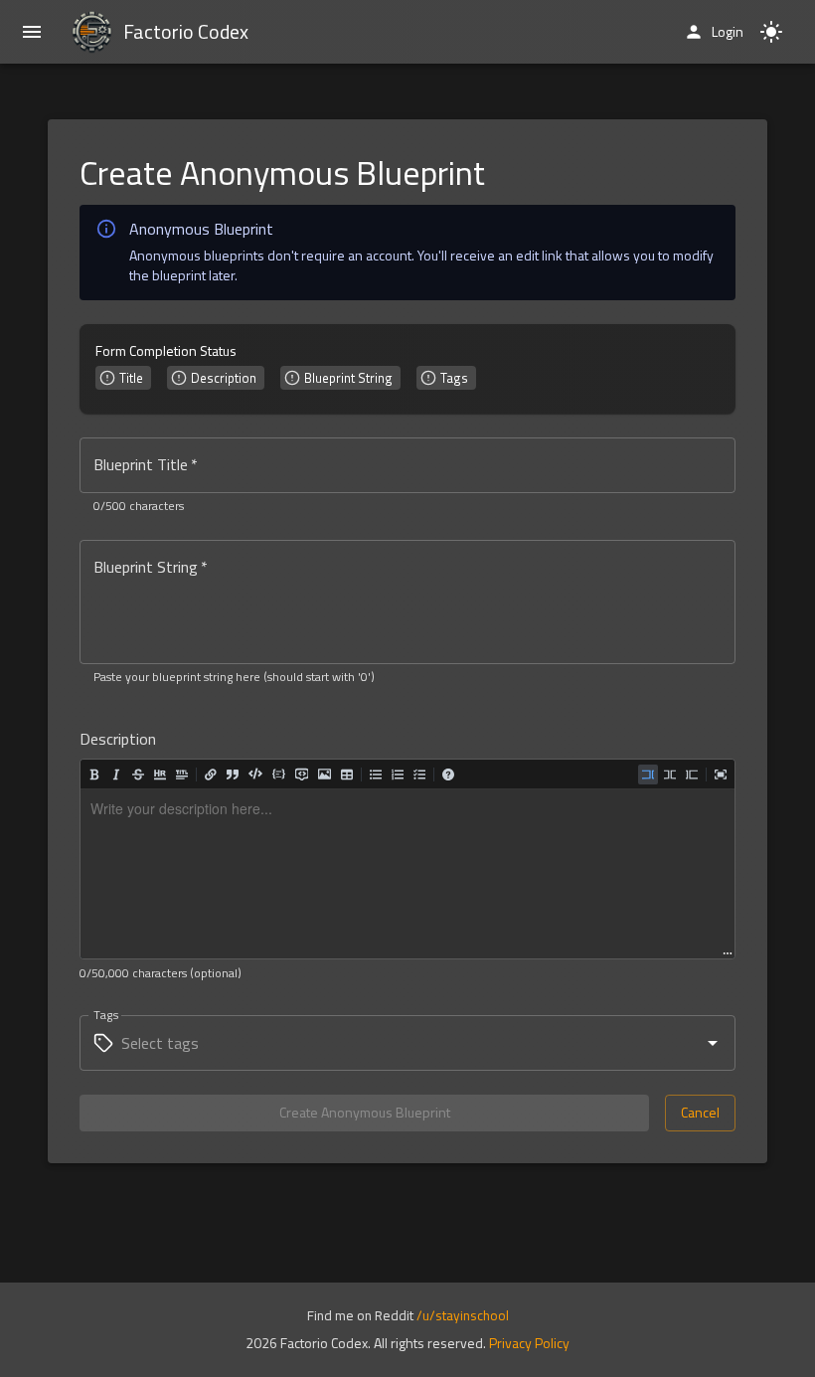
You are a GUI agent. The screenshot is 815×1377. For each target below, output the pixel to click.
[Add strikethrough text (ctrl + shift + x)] (138, 774)
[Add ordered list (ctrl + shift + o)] (398, 774)
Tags (106, 1014)
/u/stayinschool (462, 1315)
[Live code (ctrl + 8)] (670, 774)
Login (727, 31)
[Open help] (448, 774)
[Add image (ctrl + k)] (324, 773)
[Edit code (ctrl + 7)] (648, 774)
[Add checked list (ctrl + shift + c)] (419, 774)
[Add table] (347, 774)
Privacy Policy (529, 1342)
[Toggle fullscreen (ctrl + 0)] (721, 774)
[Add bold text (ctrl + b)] (94, 774)
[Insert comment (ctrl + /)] (301, 773)
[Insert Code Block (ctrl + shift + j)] (278, 773)
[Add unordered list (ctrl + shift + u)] (376, 774)
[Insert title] (182, 774)
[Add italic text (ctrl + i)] (116, 774)
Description (118, 739)
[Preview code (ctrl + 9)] (692, 774)
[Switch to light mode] (771, 32)
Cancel (700, 1112)
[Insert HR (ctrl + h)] (160, 774)
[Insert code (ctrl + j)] (255, 772)
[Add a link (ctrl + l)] (211, 774)
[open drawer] (32, 32)
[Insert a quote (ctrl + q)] (233, 774)
